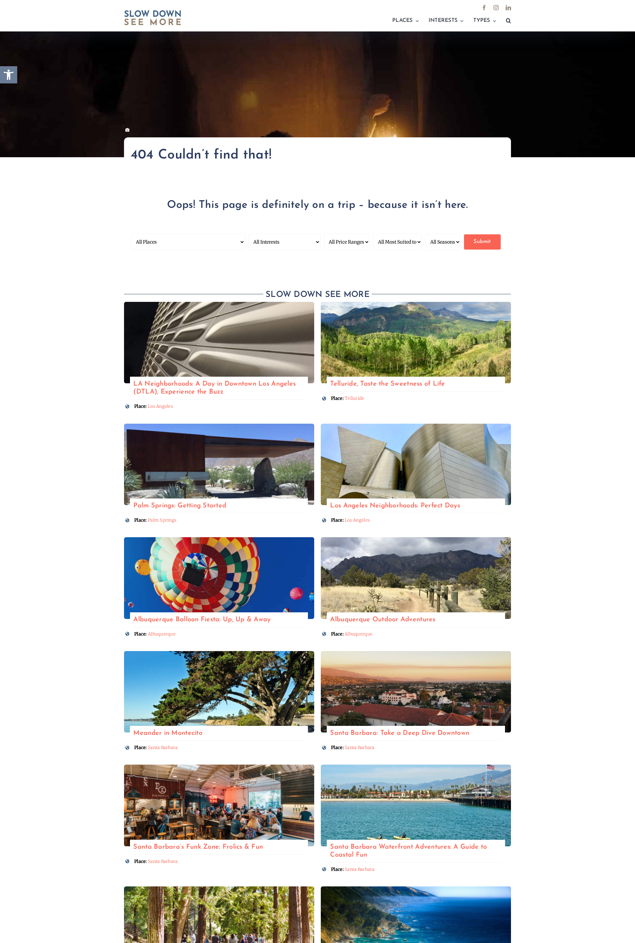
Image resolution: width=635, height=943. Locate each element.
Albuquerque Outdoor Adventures (382, 619)
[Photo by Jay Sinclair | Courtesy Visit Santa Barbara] (416, 767)
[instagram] (496, 7)
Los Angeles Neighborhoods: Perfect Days (395, 505)
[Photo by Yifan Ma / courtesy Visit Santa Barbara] (416, 654)
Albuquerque (162, 634)
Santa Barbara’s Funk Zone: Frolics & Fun (198, 847)
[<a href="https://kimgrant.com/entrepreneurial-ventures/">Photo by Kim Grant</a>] (219, 304)
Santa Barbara (163, 747)
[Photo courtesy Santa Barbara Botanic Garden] (219, 889)
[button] (508, 20)
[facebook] (484, 7)
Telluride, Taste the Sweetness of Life (387, 384)
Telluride (354, 398)
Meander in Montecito (167, 733)
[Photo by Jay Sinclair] (219, 654)
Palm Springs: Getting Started (179, 505)
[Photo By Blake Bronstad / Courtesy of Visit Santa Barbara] (219, 767)
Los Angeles (160, 406)
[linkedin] (508, 7)
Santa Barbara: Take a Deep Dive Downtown (399, 733)
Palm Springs (162, 520)
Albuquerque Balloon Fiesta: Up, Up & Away (202, 619)
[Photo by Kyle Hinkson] (219, 540)
